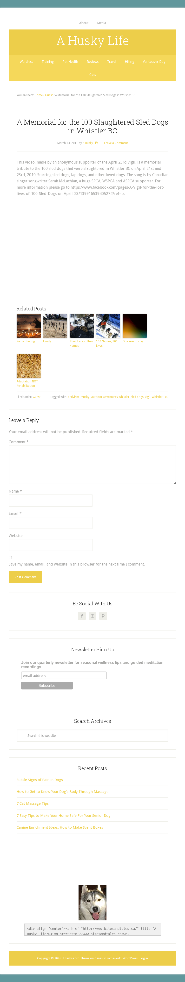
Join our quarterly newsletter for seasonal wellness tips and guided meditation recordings (92, 664)
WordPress (130, 958)
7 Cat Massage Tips (33, 803)
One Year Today (133, 341)
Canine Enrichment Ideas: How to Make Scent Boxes (60, 827)
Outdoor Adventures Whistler (110, 397)
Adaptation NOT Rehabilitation (27, 383)
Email (15, 513)
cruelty (84, 397)
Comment (19, 442)
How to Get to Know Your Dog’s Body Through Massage (62, 791)
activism (73, 397)
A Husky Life (92, 40)
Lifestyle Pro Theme (76, 958)
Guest (36, 397)
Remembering (26, 341)
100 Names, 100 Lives (107, 343)
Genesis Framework (107, 958)
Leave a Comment (116, 143)
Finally (47, 341)
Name (15, 491)
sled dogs (137, 397)
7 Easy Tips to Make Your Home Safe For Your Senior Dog (64, 815)
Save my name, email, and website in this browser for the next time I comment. (77, 564)
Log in (144, 958)
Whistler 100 (160, 397)
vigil (147, 397)
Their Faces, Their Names (81, 343)
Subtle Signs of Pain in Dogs (40, 780)
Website (16, 535)
